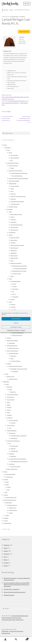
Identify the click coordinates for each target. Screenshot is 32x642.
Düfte (8, 150)
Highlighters (14, 253)
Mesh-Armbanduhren (10, 474)
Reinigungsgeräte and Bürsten (19, 266)
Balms (12, 358)
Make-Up (9, 338)
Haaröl (12, 188)
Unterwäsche (12, 433)
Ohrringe (9, 407)
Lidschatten (13, 222)
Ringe (8, 412)
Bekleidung (6, 381)
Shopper (11, 513)
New (6, 492)
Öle (13, 291)
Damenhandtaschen (12, 505)
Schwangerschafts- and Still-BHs (18, 435)
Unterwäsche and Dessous (13, 441)
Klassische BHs (14, 446)
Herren (10, 152)
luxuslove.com (19, 619)
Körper (10, 278)
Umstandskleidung (11, 430)
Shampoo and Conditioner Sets (18, 196)
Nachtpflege (15, 289)
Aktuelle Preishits (13, 379)
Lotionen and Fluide (15, 361)
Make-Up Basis (14, 255)
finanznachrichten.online (8, 619)
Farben (12, 168)
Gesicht (11, 235)
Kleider (8, 405)
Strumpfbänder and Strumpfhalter (19, 461)
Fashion (11, 9)
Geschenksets (12, 232)
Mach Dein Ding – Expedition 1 (12, 589)
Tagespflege (15, 296)
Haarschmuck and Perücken (15, 170)
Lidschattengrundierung (16, 224)
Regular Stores (10, 376)
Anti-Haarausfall (15, 186)
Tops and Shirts (11, 425)
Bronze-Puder (14, 240)
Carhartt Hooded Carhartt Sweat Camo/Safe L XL (7, 118)
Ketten (8, 402)
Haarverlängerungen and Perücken (19, 173)
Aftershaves (13, 356)
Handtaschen (8, 502)
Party (5, 557)
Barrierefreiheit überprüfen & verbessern (14, 592)
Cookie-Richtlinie (10, 330)
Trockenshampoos (15, 204)
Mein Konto (5, 639)
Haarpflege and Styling (12, 163)
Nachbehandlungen (13, 353)
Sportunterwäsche (13, 420)
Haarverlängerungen (17, 176)
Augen (10, 212)
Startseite (6, 9)
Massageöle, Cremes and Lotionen (19, 369)
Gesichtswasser (14, 248)
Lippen (10, 302)
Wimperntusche (14, 230)
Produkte (5, 479)
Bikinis (10, 389)
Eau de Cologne (14, 155)
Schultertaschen (13, 510)
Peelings (13, 299)
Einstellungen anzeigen (16, 327)
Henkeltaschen (12, 508)
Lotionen (14, 286)
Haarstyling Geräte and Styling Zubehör (18, 178)
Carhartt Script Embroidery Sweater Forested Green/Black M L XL (23, 119)
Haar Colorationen (13, 165)
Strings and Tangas (15, 466)
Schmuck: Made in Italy (10, 497)
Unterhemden (14, 438)
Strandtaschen (9, 477)
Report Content (24, 31)
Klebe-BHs (13, 448)
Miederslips (13, 456)
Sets (12, 160)
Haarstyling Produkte (14, 181)
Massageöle (15, 371)
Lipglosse (13, 304)
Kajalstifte (13, 219)
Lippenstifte (13, 309)
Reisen (5, 560)
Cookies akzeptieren (16, 318)
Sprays (14, 294)
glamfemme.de (17, 617)
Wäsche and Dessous (12, 469)
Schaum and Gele (16, 273)
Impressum (23, 330)
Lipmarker (13, 307)
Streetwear (9, 417)
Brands (7, 482)
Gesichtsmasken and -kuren (17, 245)
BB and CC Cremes (15, 237)
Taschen (5, 520)
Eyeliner (12, 217)
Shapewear (11, 453)
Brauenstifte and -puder (16, 214)
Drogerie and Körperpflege (20, 268)
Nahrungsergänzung (12, 345)
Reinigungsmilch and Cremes (19, 271)
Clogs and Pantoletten (12, 394)
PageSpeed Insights (9, 595)
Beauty (5, 145)
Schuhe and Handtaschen (9, 500)
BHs (10, 443)
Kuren (12, 191)
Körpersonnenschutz (17, 335)
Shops (6, 374)
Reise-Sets (13, 194)
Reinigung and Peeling (16, 263)
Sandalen (9, 415)
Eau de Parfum (10, 397)
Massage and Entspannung (15, 366)
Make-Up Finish (14, 258)
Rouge (12, 276)
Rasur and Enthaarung (12, 351)
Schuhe (7, 515)
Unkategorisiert (7, 523)
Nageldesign (12, 343)
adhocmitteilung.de (7, 617)
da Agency (22, 16)
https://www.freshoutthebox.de (10, 103)
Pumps (8, 410)
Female (9, 487)
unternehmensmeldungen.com (20, 616)
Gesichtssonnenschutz (17, 332)
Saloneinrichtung (13, 206)
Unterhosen (11, 464)
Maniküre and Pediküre (12, 340)
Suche (16, 639)
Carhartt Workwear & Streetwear (16, 101)
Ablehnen (16, 323)
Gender (7, 484)
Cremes (14, 284)
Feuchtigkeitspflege (15, 281)
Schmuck (5, 495)
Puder (12, 260)
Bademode (9, 387)
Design (5, 548)
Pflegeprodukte (12, 183)
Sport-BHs (13, 423)
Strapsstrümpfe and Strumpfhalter (17, 459)
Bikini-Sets (13, 392)
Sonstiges (5, 518)
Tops (10, 428)
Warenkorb (24, 638)
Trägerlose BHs (14, 451)
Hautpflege (10, 209)
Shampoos (13, 199)
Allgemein (6, 545)
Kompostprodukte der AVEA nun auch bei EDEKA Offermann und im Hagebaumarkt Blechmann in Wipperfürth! (16, 584)
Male (8, 489)
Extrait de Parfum (15, 158)
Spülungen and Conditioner (17, 201)
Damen (7, 384)
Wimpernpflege (14, 227)
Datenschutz (17, 330)
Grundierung (14, 250)
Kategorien (8, 147)
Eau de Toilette (10, 399)
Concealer (13, 242)
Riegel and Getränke (13, 348)
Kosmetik (6, 554)
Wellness (9, 363)
